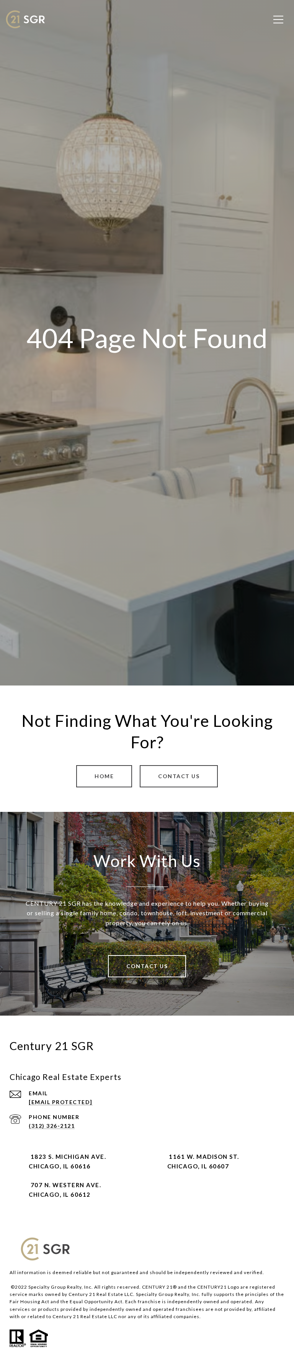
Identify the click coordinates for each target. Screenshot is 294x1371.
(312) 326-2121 (52, 1125)
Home (104, 776)
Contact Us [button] (178, 776)
